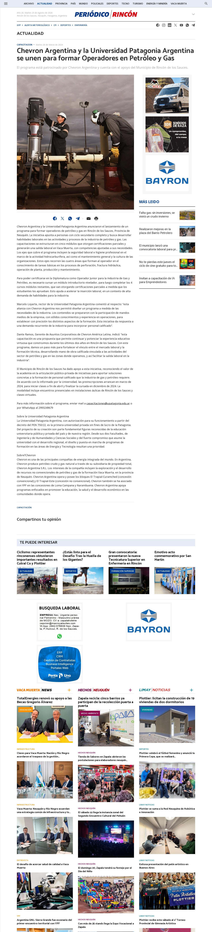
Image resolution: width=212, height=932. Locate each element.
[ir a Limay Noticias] (154, 690)
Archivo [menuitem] (29, 3)
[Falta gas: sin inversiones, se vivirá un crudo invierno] (187, 210)
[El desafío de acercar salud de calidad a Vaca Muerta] (45, 873)
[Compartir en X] (62, 218)
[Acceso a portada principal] (106, 14)
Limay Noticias (146, 805)
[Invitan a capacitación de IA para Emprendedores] (187, 276)
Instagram (164, 26)
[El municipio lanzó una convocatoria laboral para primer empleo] (187, 243)
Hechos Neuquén (86, 753)
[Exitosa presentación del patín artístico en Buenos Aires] (167, 873)
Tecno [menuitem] (125, 3)
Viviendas (147, 709)
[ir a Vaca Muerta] (34, 690)
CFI (55, 25)
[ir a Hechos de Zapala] (93, 690)
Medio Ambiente (90, 713)
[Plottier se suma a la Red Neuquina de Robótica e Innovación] (167, 817)
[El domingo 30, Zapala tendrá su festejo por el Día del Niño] (106, 877)
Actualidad (26, 571)
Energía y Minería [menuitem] (156, 3)
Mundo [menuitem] (83, 3)
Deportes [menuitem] (112, 3)
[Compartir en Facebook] (55, 218)
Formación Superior (122, 571)
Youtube (181, 26)
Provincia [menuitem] (61, 3)
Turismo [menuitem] (138, 3)
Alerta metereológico (37, 25)
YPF (18, 916)
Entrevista (22, 860)
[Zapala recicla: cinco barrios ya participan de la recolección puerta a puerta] (106, 710)
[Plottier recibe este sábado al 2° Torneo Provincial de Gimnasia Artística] (167, 929)
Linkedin (169, 26)
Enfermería (81, 25)
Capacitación (24, 45)
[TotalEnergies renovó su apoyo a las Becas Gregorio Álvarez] (45, 706)
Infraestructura (26, 749)
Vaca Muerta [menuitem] (179, 3)
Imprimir (96, 218)
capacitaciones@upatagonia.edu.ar (108, 403)
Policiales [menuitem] (97, 3)
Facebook (158, 26)
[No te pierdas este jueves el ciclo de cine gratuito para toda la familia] (187, 259)
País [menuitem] (73, 3)
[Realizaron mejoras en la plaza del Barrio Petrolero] (187, 227)
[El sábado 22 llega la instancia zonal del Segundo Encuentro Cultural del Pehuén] (106, 821)
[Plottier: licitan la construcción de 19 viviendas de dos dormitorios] (167, 706)
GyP (19, 25)
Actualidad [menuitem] (44, 3)
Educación (25, 709)
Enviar (88, 218)
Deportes (65, 25)
